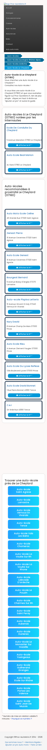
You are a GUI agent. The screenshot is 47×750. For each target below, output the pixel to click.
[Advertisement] (26, 201)
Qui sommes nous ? (14, 742)
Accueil (9, 8)
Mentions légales (33, 742)
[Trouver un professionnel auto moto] (15, 2)
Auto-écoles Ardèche (17, 64)
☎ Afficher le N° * (24, 145)
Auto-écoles (13, 56)
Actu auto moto (12, 49)
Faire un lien (36, 745)
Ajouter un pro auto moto (17, 745)
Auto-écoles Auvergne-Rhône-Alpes (24, 60)
